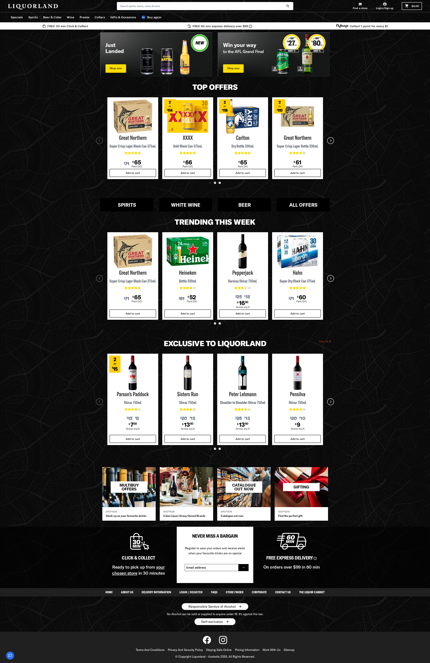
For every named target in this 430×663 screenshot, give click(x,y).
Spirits (33, 17)
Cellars (100, 17)
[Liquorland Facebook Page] (207, 643)
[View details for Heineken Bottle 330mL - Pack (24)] (187, 251)
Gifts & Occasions (123, 17)
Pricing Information (247, 650)
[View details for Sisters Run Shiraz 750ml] (187, 373)
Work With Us (271, 650)
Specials (17, 17)
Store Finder (234, 592)
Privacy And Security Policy (185, 650)
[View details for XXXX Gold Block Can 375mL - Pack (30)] (187, 116)
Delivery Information (156, 592)
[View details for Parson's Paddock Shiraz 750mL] (132, 373)
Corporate (259, 592)
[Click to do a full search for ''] (288, 6)
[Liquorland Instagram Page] (223, 643)
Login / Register (191, 592)
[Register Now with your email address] (243, 567)
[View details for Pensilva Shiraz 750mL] (297, 373)
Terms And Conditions (150, 650)
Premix (84, 17)
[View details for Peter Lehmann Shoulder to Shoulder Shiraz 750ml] (242, 373)
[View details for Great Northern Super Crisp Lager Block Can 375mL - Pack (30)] (132, 116)
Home (109, 592)
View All (323, 341)
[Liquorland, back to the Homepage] (33, 6)
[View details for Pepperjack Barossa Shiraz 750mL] (242, 251)
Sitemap (289, 650)
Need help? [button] (10, 656)
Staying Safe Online (219, 650)
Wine (70, 17)
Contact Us (283, 592)
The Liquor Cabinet (312, 592)
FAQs (214, 592)
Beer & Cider (52, 17)
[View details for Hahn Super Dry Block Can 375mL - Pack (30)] (297, 251)
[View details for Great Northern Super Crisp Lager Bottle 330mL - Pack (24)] (297, 116)
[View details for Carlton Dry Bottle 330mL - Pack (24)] (242, 116)
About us (127, 592)
